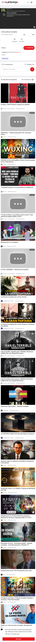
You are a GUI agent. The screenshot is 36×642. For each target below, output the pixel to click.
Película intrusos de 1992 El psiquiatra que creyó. (16, 570)
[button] (32, 2)
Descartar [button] (18, 639)
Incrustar (21, 41)
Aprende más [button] (15, 634)
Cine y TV (18, 52)
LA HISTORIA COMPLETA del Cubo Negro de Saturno (17, 434)
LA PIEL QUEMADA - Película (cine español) (14, 269)
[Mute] (31, 26)
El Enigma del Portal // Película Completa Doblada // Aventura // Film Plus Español (17, 598)
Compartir (14, 41)
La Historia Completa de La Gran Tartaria (14, 297)
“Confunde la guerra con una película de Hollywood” (17, 187)
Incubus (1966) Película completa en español (15, 104)
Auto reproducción (26, 79)
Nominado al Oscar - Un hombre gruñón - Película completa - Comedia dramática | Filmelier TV (16, 544)
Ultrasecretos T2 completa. (9, 242)
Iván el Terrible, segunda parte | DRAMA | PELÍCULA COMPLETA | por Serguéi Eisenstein (17, 352)
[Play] (2, 26)
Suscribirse (30, 47)
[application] (18, 18)
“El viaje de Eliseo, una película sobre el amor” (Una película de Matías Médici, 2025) (17, 215)
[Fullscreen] (33, 26)
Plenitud (3, 48)
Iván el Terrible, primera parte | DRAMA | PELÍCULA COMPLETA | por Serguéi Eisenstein (17, 380)
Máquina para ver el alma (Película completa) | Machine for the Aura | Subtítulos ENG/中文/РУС (16, 516)
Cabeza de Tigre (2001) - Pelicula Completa (14, 406)
